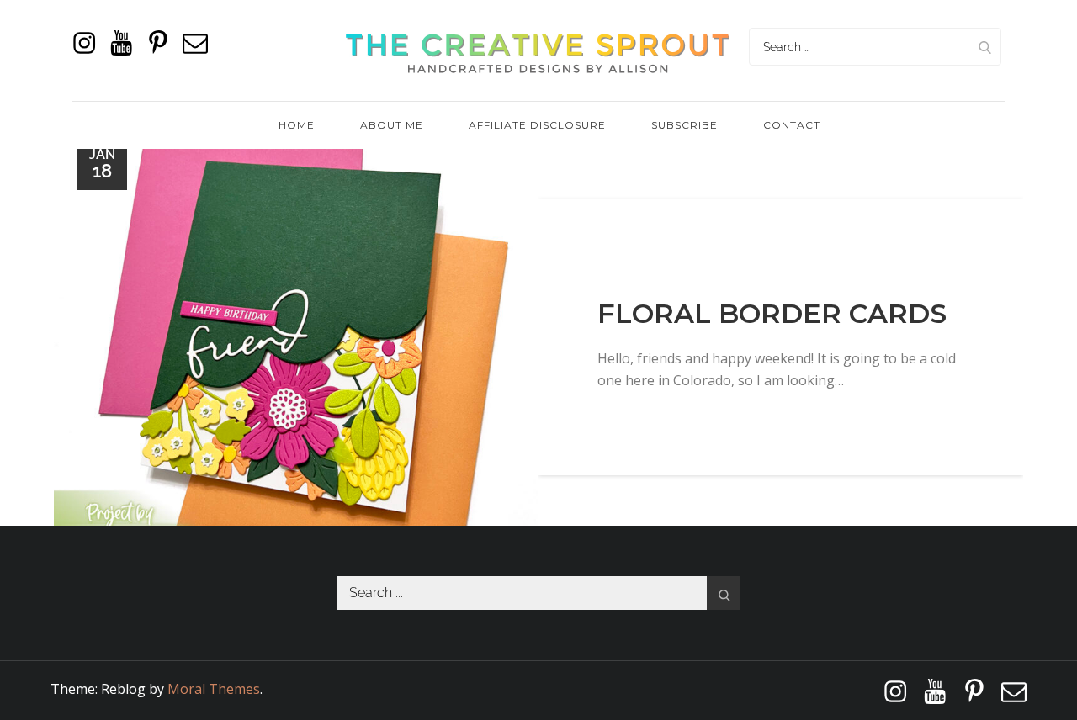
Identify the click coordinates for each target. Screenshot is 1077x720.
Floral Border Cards (772, 313)
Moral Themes (213, 689)
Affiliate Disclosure (537, 125)
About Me (391, 125)
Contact (791, 125)
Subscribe (684, 125)
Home (297, 125)
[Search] (984, 47)
